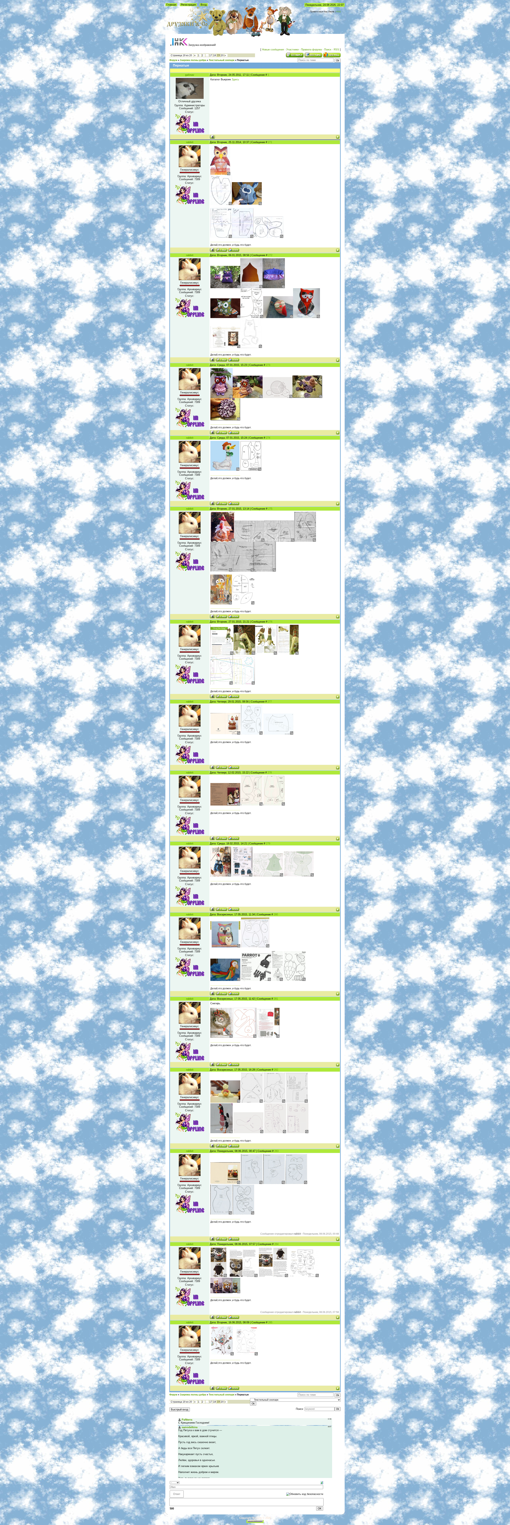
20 (222, 55)
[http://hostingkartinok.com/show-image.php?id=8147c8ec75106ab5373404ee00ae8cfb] (279, 540)
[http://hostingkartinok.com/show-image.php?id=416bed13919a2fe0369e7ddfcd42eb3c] (252, 1101)
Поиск (327, 49)
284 (276, 1244)
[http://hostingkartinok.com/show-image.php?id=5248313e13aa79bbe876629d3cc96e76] (225, 317)
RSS (338, 11)
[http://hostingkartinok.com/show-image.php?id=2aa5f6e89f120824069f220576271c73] (256, 980)
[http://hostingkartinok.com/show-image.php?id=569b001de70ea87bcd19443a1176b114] (221, 237)
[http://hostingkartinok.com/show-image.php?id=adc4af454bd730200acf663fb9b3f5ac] (255, 946)
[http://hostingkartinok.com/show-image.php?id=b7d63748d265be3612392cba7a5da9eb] (295, 980)
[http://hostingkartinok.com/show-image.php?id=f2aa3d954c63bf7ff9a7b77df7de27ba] (243, 1213)
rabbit (189, 142)
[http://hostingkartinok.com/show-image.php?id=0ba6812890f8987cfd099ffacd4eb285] (307, 397)
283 (276, 1151)
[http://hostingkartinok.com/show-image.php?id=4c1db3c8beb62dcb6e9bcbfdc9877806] (221, 603)
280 (276, 914)
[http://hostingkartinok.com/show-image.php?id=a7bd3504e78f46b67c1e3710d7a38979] (221, 1213)
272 (270, 255)
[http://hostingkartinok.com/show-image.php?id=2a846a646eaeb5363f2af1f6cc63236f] (221, 653)
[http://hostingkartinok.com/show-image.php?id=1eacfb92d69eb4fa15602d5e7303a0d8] (277, 980)
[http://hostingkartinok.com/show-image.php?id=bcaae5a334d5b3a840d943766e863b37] (225, 1101)
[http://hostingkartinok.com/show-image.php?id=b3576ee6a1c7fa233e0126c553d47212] (278, 733)
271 (270, 142)
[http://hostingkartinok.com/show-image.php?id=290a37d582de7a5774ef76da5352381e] (220, 875)
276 (270, 621)
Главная (171, 4)
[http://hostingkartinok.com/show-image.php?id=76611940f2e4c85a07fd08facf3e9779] (268, 875)
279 (268, 843)
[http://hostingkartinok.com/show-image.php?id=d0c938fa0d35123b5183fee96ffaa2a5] (274, 1183)
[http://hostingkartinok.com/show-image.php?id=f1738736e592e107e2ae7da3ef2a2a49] (221, 204)
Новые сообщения (273, 49)
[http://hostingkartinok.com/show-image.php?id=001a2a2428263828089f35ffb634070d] (305, 540)
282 (276, 1069)
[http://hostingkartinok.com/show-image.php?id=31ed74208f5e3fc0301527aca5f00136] (304, 1276)
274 (268, 437)
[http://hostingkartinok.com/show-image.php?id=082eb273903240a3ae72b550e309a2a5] (251, 347)
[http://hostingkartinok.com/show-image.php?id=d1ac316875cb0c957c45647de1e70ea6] (243, 603)
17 (210, 55)
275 (270, 508)
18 (214, 55)
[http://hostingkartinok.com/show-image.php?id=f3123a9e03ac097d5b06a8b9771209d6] (242, 237)
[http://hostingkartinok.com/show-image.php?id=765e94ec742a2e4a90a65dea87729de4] (242, 875)
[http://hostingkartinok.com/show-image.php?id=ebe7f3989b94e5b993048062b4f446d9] (246, 1354)
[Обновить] (322, 1482)
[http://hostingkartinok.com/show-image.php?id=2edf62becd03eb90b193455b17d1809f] (297, 1132)
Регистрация (188, 4)
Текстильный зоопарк (221, 60)
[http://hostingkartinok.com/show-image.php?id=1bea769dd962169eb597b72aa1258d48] (221, 683)
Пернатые (243, 60)
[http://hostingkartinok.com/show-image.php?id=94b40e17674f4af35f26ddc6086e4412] (266, 653)
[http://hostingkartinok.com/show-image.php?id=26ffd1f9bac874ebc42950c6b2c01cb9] (251, 287)
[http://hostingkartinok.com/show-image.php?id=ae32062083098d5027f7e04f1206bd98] (248, 1132)
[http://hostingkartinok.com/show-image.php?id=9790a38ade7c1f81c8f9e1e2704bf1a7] (274, 804)
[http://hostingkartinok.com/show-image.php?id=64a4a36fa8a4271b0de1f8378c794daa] (225, 347)
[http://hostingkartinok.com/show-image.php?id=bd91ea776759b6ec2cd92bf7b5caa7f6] (251, 317)
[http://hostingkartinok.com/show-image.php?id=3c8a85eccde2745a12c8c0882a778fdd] (220, 174)
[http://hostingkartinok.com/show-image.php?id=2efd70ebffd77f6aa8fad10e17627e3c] (249, 540)
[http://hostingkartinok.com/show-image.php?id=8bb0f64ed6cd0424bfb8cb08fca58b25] (248, 397)
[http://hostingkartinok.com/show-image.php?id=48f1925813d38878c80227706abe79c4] (278, 317)
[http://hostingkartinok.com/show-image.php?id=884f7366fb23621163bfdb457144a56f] (252, 733)
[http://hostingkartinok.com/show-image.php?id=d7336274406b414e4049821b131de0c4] (224, 469)
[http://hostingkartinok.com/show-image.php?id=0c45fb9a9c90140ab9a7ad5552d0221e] (273, 1276)
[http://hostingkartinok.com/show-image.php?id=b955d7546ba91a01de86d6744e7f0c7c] (244, 653)
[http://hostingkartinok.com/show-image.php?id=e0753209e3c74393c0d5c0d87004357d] (243, 1276)
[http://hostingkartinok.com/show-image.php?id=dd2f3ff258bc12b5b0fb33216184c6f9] (225, 804)
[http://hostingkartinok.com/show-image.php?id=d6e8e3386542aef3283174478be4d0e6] (252, 804)
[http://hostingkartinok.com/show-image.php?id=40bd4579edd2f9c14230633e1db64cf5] (252, 1183)
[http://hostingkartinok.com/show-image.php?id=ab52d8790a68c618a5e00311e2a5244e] (222, 540)
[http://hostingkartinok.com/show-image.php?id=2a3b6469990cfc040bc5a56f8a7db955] (221, 1036)
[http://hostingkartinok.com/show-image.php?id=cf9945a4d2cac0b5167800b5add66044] (275, 1132)
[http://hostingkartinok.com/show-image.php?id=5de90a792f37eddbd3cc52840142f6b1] (222, 1354)
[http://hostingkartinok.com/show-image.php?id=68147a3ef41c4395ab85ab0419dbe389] (296, 1183)
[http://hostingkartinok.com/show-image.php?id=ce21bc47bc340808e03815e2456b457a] (221, 397)
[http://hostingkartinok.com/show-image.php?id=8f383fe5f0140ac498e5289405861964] (225, 980)
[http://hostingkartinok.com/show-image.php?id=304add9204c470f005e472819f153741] (225, 946)
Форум (173, 60)
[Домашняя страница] (233, 250)
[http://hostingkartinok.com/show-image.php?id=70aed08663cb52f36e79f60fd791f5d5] (225, 733)
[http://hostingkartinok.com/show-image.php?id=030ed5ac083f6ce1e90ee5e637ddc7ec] (247, 204)
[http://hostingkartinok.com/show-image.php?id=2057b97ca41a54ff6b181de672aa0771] (225, 1292)
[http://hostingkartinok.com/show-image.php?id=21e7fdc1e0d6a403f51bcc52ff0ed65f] (306, 317)
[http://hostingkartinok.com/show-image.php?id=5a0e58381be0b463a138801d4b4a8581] (277, 397)
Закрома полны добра (193, 60)
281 (276, 998)
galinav (189, 74)
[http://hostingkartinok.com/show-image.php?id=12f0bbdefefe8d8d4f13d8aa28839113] (243, 570)
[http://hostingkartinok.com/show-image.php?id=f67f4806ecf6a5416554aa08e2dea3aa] (225, 1183)
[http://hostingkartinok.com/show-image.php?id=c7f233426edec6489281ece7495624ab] (244, 683)
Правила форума (311, 49)
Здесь (235, 79)
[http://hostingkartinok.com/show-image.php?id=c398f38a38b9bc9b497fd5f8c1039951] (221, 1132)
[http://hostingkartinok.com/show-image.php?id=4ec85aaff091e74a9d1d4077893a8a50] (268, 237)
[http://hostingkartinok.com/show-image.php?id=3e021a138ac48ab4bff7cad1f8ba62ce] (265, 570)
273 (268, 365)
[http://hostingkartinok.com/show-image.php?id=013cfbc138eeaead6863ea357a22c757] (299, 875)
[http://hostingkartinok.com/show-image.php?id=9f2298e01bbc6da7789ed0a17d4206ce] (218, 1276)
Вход (204, 4)
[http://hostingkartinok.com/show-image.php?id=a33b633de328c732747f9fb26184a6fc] (244, 1036)
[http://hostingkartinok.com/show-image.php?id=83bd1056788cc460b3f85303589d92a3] (225, 419)
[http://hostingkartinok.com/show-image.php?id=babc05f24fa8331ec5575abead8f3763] (288, 653)
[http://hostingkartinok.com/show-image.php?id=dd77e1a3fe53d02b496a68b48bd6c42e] (268, 1036)
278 (270, 772)
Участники (292, 49)
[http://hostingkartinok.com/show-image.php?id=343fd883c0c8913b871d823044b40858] (250, 469)
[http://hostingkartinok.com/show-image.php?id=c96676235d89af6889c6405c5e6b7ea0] (221, 570)
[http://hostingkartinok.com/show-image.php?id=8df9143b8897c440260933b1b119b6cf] (225, 287)
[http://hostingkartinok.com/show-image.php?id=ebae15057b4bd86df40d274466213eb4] (297, 1101)
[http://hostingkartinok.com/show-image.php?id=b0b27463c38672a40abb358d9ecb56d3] (274, 1101)
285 (270, 1322)
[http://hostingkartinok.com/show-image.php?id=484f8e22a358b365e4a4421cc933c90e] (274, 287)
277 (270, 701)
